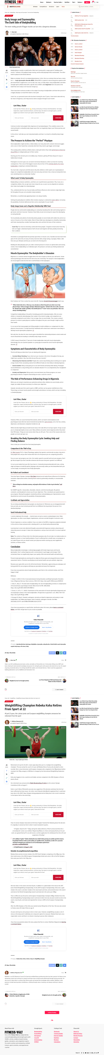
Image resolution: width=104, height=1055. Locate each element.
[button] (87, 2)
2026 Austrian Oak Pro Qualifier (82, 28)
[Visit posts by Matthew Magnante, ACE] (7, 973)
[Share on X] (6, 79)
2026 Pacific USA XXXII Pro (81, 32)
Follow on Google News (31, 627)
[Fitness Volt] (14, 2)
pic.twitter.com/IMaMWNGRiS (20, 844)
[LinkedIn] (65, 973)
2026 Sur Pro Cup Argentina (81, 15)
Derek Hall (14, 1041)
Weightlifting (9, 701)
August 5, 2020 (28, 847)
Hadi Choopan (78, 52)
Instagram (38, 631)
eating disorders (46, 644)
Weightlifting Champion (40, 958)
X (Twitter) (43, 631)
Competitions (43, 6)
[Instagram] (65, 660)
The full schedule (74, 35)
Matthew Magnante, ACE (17, 721)
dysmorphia (39, 644)
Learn (57, 6)
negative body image (15, 646)
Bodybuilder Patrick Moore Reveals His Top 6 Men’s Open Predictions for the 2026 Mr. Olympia (89, 116)
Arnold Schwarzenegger (51, 301)
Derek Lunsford (78, 43)
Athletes (35, 6)
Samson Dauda (78, 46)
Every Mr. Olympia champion (77, 63)
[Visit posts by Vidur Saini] (7, 660)
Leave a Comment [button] (59, 689)
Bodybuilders (34, 644)
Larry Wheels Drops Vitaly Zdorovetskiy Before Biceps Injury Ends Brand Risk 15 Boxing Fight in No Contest (88, 101)
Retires (24, 958)
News (63, 6)
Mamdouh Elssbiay (79, 55)
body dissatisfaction (20, 644)
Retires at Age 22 (30, 958)
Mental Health (53, 644)
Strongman (8, 1024)
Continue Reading (52, 1012)
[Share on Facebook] (6, 76)
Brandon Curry (78, 61)
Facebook (33, 631)
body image (28, 644)
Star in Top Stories (46, 627)
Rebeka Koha (19, 958)
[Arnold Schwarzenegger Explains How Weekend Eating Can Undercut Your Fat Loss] (74, 123)
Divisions (51, 6)
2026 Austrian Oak (79, 20)
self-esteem (23, 646)
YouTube (50, 631)
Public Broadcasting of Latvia (38, 783)
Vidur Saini (14, 32)
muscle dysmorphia (61, 644)
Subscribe (58, 118)
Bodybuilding (9, 15)
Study (27, 646)
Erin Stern (33, 476)
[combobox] (87, 6)
